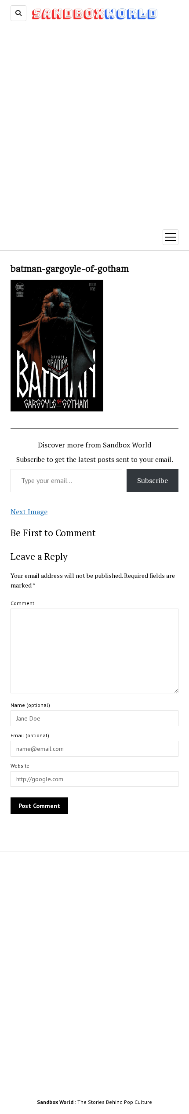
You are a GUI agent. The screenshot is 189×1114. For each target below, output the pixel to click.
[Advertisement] (94, 122)
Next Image (29, 511)
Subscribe (152, 480)
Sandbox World (55, 1102)
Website (20, 765)
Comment (22, 603)
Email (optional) (30, 735)
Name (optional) (30, 705)
